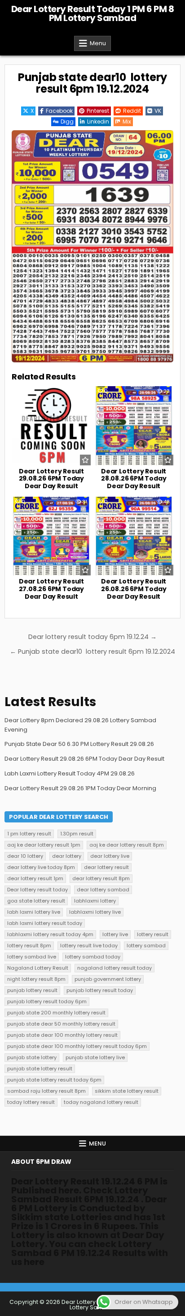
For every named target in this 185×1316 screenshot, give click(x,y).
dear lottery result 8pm (101, 878)
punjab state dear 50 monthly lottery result (61, 1023)
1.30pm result (76, 833)
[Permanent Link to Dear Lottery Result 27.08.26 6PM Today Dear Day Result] (51, 536)
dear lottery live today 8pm (41, 867)
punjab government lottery (108, 979)
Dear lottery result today (37, 889)
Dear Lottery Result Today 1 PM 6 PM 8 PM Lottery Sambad (92, 13)
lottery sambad (146, 945)
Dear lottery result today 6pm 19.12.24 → (92, 636)
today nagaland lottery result (101, 1102)
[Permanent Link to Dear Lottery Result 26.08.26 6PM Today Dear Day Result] (133, 536)
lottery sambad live (31, 956)
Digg (67, 121)
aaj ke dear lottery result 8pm (126, 844)
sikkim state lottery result (127, 1091)
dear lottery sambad (103, 889)
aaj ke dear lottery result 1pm (43, 844)
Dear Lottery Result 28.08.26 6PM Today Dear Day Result (133, 479)
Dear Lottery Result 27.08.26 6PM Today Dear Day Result (51, 589)
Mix (127, 121)
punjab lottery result (32, 990)
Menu (98, 43)
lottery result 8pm (29, 945)
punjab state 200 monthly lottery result (56, 1012)
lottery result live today (89, 945)
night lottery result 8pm (36, 979)
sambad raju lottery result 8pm (46, 1091)
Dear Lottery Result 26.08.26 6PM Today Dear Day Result (133, 589)
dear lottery (66, 856)
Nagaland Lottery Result (37, 967)
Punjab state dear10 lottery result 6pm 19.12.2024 (92, 83)
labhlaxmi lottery (95, 900)
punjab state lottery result (39, 1068)
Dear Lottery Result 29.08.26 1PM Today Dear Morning (80, 788)
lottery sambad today (92, 956)
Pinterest (98, 111)
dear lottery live (109, 856)
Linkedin (98, 121)
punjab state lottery (32, 1057)
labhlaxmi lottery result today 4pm (50, 934)
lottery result (152, 934)
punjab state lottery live (95, 1057)
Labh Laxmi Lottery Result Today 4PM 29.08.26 (69, 773)
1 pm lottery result (29, 833)
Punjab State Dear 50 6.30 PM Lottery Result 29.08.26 (79, 744)
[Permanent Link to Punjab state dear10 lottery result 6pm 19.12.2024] (92, 246)
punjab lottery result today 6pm (47, 1001)
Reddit (132, 111)
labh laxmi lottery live (33, 912)
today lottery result (31, 1102)
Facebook (59, 111)
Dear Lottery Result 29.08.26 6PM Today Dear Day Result (51, 479)
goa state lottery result (36, 900)
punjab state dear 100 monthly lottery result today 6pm (77, 1046)
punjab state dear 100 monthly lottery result (62, 1035)
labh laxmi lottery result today (44, 923)
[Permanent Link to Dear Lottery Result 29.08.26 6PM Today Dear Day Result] (51, 425)
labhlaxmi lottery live (95, 912)
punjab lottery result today (99, 990)
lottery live (115, 934)
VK (157, 111)
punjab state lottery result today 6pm (54, 1079)
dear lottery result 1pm (35, 878)
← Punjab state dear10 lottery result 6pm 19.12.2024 (92, 651)
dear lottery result (106, 867)
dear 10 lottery (25, 856)
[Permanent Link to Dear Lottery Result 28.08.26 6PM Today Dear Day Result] (133, 425)
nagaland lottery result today (114, 967)
